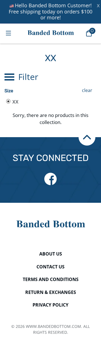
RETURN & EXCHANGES (50, 292)
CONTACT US (50, 267)
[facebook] (50, 179)
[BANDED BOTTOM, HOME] (50, 32)
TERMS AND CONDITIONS (51, 279)
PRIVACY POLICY (50, 305)
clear (87, 90)
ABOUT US (50, 254)
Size (8, 90)
